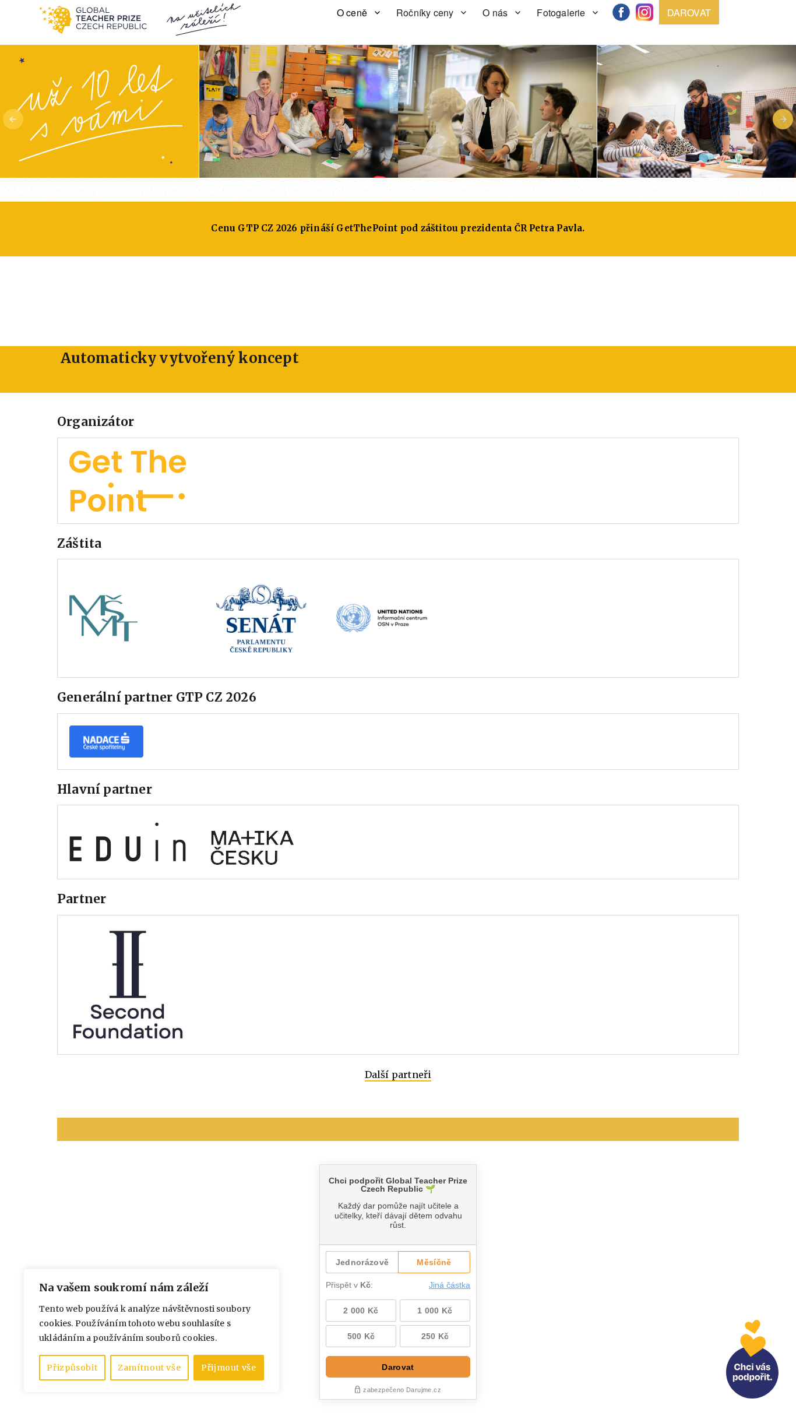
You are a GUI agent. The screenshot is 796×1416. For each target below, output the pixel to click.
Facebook (625, 12)
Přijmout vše (228, 1367)
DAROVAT (689, 12)
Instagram (648, 12)
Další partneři (398, 1074)
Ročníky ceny (424, 12)
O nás (495, 12)
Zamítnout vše (149, 1367)
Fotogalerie (561, 12)
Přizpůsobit (72, 1367)
